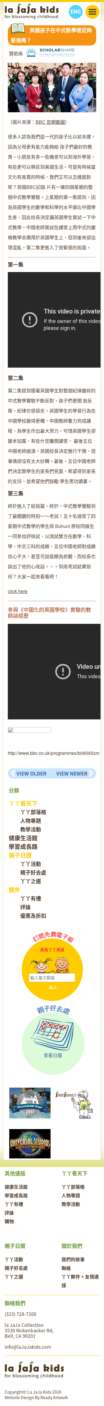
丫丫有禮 (30, 898)
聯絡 (66, 1267)
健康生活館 (23, 838)
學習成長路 (23, 846)
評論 (25, 907)
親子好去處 (33, 872)
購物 (9, 1221)
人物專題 (30, 820)
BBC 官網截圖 (50, 122)
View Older (31, 773)
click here (17, 591)
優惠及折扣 (33, 915)
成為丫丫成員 (52, 949)
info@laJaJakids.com (28, 1346)
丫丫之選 (30, 881)
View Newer (72, 773)
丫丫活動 (30, 864)
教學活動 (30, 829)
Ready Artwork (54, 1397)
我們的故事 (73, 1259)
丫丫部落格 (33, 812)
